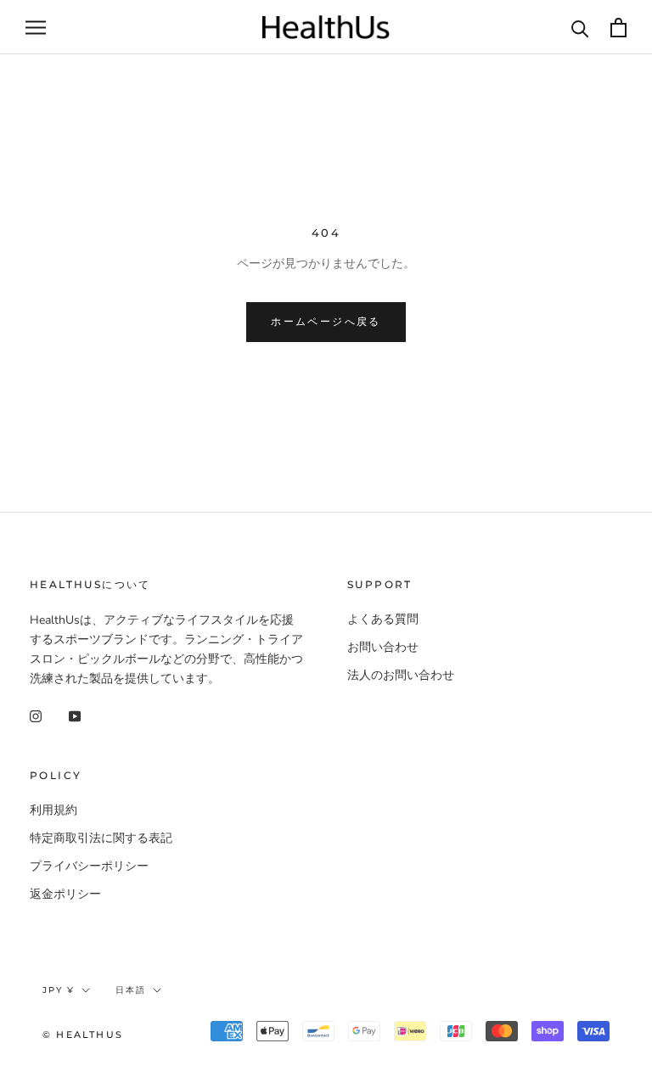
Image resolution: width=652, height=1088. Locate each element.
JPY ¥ (58, 989)
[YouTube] (75, 715)
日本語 (130, 989)
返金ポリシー (65, 894)
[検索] (580, 27)
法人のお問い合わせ (400, 675)
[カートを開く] (618, 27)
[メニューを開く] (35, 27)
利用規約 (53, 810)
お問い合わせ (383, 647)
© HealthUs (82, 1034)
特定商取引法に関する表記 (101, 838)
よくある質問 (383, 619)
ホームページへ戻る (326, 321)
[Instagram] (36, 715)
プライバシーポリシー (89, 866)
